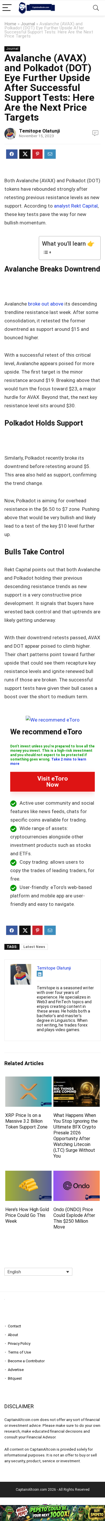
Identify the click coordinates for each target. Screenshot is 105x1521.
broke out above (45, 304)
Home (10, 23)
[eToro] (53, 720)
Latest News (34, 947)
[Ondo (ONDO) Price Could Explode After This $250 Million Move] (76, 1174)
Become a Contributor (26, 1361)
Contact (14, 1326)
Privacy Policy (19, 1343)
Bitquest (15, 1378)
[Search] (96, 8)
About (13, 1335)
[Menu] (7, 8)
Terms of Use (19, 1352)
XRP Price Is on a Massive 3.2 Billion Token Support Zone (26, 1121)
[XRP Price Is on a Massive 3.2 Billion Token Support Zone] (28, 1080)
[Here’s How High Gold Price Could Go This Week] (28, 1174)
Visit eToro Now (52, 781)
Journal (28, 23)
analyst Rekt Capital (76, 206)
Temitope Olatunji (39, 131)
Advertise (16, 1370)
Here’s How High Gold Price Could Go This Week (27, 1215)
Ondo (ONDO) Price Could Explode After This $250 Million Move (74, 1218)
